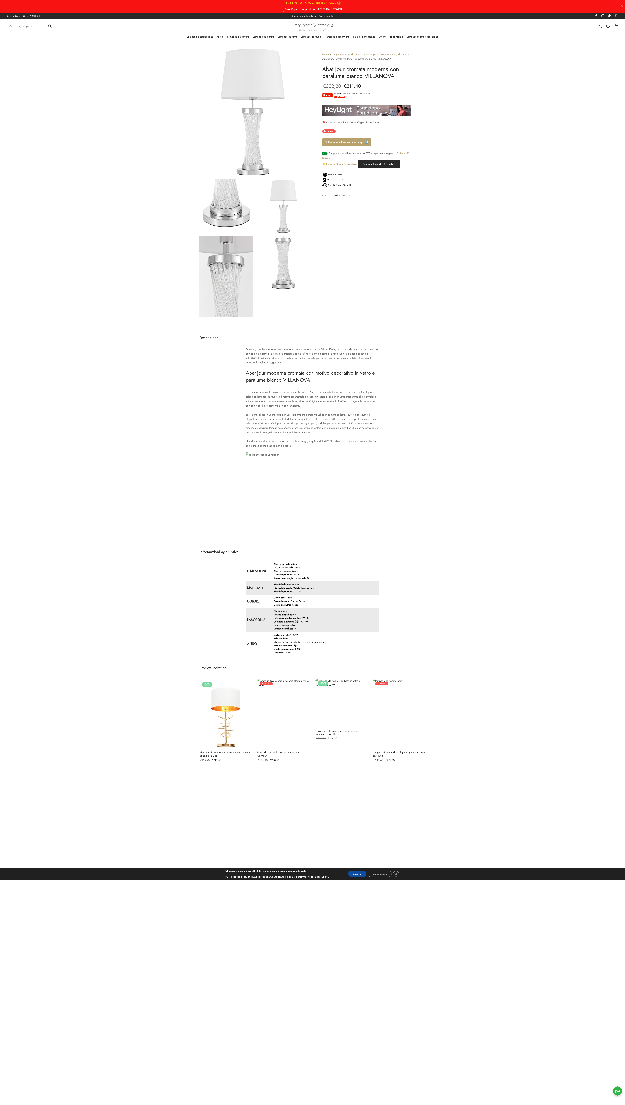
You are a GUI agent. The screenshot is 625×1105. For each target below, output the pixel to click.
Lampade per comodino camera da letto (384, 54)
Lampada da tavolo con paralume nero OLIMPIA (278, 754)
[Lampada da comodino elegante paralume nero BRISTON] (399, 713)
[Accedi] (600, 26)
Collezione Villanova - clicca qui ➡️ (347, 142)
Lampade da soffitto (238, 37)
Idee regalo (396, 37)
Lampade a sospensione (200, 37)
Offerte (383, 37)
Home (325, 54)
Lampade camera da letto (346, 54)
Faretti (220, 37)
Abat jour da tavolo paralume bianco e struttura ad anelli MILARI (225, 754)
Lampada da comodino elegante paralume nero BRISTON (399, 754)
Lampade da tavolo (311, 37)
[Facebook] (596, 16)
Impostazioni (380, 874)
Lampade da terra (287, 37)
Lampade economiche (337, 37)
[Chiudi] (622, 6)
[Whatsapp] (615, 16)
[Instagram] (602, 16)
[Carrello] (616, 26)
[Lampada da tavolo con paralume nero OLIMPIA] (283, 713)
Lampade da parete (263, 37)
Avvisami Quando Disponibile (379, 164)
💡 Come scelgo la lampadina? (339, 164)
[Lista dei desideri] (608, 26)
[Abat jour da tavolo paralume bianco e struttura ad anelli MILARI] (225, 713)
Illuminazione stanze (364, 37)
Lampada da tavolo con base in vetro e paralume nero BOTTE (336, 732)
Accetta (357, 874)
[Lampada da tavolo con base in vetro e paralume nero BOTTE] (341, 703)
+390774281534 (31, 16)
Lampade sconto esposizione (422, 37)
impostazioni (321, 876)
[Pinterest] (609, 16)
